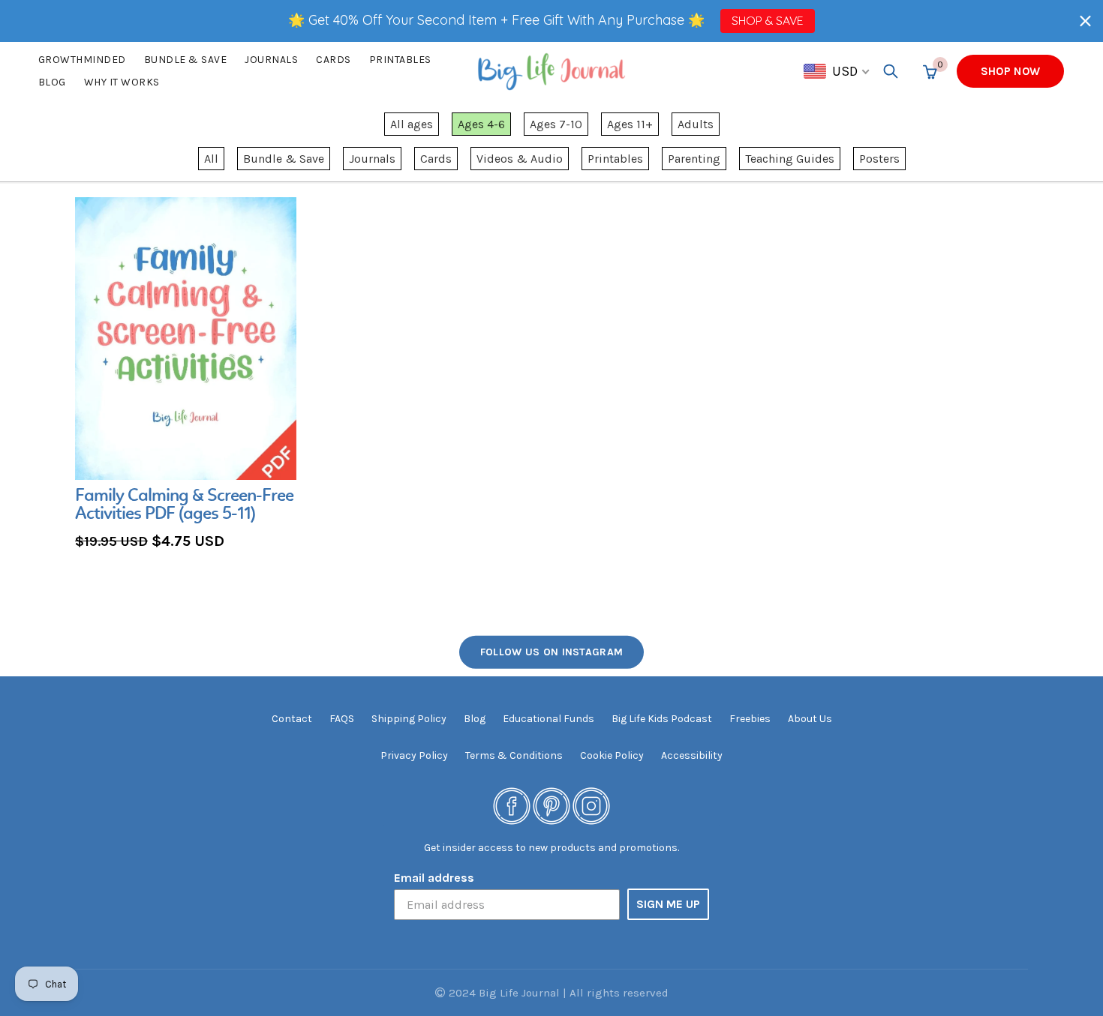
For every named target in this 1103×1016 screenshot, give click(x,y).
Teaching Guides (789, 158)
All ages (411, 124)
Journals (271, 59)
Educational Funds (548, 718)
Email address (434, 878)
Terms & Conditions (514, 755)
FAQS (341, 718)
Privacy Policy (414, 755)
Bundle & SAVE (185, 59)
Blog (52, 82)
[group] (186, 375)
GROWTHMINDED (82, 59)
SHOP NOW (1010, 71)
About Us (810, 718)
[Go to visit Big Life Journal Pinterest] (551, 805)
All (211, 158)
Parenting (694, 158)
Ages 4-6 (481, 124)
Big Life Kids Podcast (662, 718)
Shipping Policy (408, 718)
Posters (879, 158)
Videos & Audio (519, 158)
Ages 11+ (630, 124)
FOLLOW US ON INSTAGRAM (552, 652)
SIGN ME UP (668, 904)
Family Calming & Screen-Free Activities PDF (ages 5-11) (184, 505)
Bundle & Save (283, 158)
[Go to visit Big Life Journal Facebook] (511, 805)
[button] (1085, 20)
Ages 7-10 (556, 124)
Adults (696, 124)
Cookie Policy (612, 755)
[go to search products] (891, 71)
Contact (292, 718)
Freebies (750, 718)
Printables (400, 59)
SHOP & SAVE (767, 20)
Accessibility (692, 755)
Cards (333, 59)
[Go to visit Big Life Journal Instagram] (591, 805)
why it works (122, 82)
